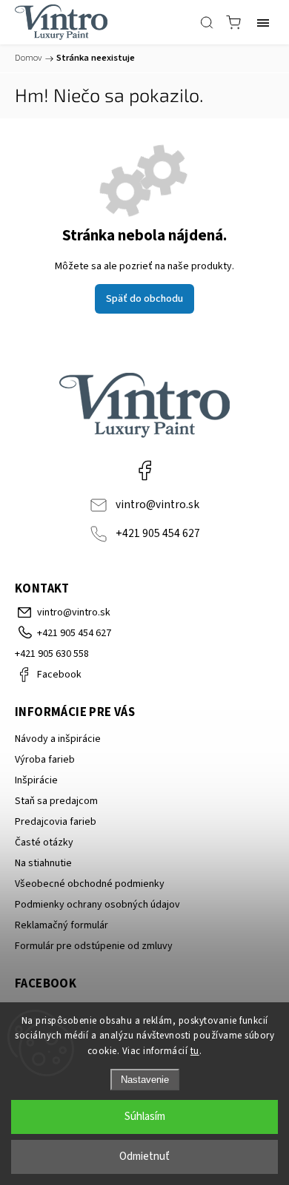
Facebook (144, 470)
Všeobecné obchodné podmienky (90, 884)
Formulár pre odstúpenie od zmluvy (94, 946)
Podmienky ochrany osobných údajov (97, 904)
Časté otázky (44, 842)
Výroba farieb (45, 759)
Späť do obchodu (144, 298)
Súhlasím (144, 1116)
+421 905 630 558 (52, 653)
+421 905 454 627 (158, 533)
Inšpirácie (36, 780)
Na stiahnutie (43, 863)
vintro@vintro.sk (157, 504)
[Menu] (263, 22)
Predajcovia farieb (55, 821)
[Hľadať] (207, 22)
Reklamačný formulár (61, 925)
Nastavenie (145, 1079)
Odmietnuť (144, 1156)
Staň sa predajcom (56, 801)
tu (194, 1051)
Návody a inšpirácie (58, 739)
